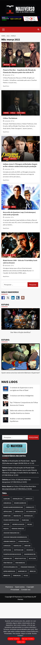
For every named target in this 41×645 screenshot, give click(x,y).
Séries (13, 65)
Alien (6, 498)
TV (26, 575)
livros (7, 545)
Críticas (13, 113)
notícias (18, 550)
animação (17, 498)
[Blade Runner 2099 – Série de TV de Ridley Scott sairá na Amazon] (20, 245)
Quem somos (20, 587)
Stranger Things (28, 567)
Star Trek (7, 562)
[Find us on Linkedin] (13, 297)
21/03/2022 (8, 121)
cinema (30, 507)
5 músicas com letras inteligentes (22, 396)
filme (25, 520)
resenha (7, 558)
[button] (3, 29)
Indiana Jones (18, 528)
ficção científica (11, 520)
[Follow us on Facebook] (3, 297)
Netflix (7, 550)
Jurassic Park (9, 541)
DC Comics (31, 511)
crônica (19, 511)
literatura (23, 541)
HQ (29, 524)
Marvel (17, 545)
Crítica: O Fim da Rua (21, 486)
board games (20, 503)
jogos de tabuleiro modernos (15, 537)
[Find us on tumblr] (18, 297)
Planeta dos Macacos (12, 554)
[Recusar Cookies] (38, 632)
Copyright (30, 587)
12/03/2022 (8, 217)
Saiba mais (21, 642)
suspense (22, 571)
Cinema (6, 159)
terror (17, 575)
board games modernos (13, 507)
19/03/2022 (8, 169)
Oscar (29, 550)
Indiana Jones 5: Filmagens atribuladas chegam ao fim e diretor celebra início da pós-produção (20, 165)
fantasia (28, 516)
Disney (7, 516)
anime (29, 498)
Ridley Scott (20, 558)
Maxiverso (9, 587)
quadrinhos (29, 554)
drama (17, 516)
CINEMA (6, 113)
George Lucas (18, 524)
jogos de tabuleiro (11, 533)
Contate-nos (25, 589)
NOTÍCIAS (6, 65)
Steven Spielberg (10, 567)
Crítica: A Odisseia (17, 479)
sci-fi (32, 558)
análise (7, 503)
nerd (27, 545)
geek (6, 524)
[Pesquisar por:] (15, 284)
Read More (6, 86)
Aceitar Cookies (13, 639)
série (33, 571)
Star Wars (20, 562)
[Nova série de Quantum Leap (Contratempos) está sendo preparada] (20, 197)
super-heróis (9, 571)
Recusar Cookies (28, 639)
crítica (7, 511)
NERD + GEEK (21, 113)
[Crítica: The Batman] (20, 103)
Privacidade (15, 589)
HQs (6, 528)
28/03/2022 (8, 75)
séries (6, 575)
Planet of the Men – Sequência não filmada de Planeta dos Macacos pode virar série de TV (19, 71)
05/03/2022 (8, 265)
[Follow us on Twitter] (8, 297)
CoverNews (27, 597)
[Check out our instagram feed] (22, 297)
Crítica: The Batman (10, 118)
